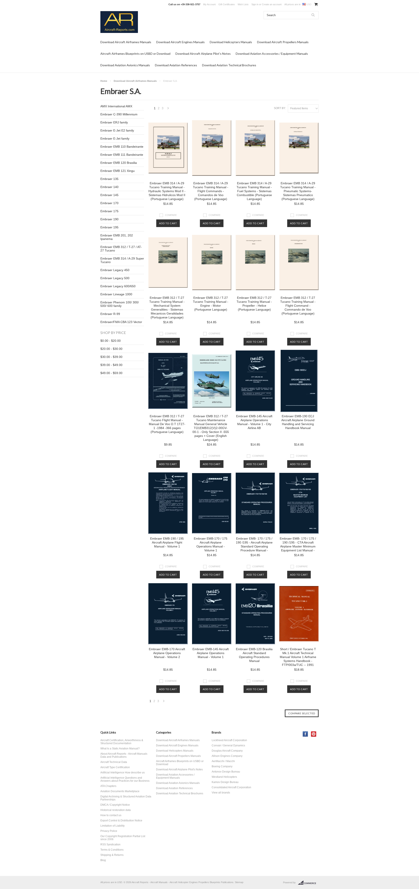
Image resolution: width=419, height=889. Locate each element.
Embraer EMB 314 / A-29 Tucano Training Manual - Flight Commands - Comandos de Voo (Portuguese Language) (210, 191)
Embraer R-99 (110, 314)
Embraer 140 (109, 187)
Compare (171, 215)
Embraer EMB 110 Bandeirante (121, 146)
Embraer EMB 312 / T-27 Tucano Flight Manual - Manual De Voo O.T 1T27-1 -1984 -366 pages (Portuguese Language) (167, 424)
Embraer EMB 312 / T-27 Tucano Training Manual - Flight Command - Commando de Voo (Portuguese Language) (298, 305)
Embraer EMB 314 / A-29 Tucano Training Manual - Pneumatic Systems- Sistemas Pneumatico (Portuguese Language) (298, 191)
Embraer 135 (109, 179)
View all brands (221, 792)
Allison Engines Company (227, 755)
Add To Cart (168, 223)
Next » (168, 109)
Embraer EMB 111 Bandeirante (121, 154)
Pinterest (313, 734)
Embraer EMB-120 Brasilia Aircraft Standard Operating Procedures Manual (254, 655)
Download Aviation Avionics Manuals (125, 65)
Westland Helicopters (224, 776)
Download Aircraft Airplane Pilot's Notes (203, 53)
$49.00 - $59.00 (111, 373)
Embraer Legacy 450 (114, 270)
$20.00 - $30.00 (111, 348)
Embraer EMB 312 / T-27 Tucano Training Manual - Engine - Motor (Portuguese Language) (210, 303)
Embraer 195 (109, 227)
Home (103, 81)
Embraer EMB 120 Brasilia (118, 162)
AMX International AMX (116, 106)
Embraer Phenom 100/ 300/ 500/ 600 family (119, 304)
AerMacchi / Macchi (223, 761)
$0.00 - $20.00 (110, 340)
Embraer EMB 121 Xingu (117, 171)
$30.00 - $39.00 (111, 357)
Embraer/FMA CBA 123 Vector (121, 322)
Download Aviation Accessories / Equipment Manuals (272, 53)
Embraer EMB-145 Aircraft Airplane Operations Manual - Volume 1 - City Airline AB (254, 422)
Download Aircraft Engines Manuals (180, 42)
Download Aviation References (176, 65)
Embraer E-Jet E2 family (117, 130)
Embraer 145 (109, 195)
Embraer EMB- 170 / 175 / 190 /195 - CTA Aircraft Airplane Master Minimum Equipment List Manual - (298, 544)
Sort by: (280, 108)
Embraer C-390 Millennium (118, 114)
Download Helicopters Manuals (231, 42)
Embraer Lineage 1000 (116, 294)
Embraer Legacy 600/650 (118, 286)
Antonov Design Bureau (226, 771)
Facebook (305, 734)
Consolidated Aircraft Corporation (231, 787)
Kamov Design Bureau (225, 782)
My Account (209, 4)
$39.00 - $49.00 (111, 365)
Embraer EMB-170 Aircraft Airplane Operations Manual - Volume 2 (167, 653)
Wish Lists (243, 4)
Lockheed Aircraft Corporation (229, 740)
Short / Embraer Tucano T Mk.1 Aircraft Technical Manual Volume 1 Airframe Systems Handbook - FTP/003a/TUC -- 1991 (298, 657)
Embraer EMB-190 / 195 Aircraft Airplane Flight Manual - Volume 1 (167, 542)
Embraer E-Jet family (114, 138)
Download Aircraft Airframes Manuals (125, 42)
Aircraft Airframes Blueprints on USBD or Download (135, 53)
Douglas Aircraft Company (227, 750)
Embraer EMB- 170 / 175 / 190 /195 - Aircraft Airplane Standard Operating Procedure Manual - (254, 544)
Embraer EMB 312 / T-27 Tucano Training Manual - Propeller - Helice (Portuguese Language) (254, 303)
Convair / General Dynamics (228, 745)
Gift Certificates (226, 4)
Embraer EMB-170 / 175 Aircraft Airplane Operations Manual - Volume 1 (210, 544)
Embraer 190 (109, 219)
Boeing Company (222, 766)
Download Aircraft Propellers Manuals (283, 42)
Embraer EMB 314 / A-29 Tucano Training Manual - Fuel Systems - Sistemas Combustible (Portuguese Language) (254, 191)
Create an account (272, 4)
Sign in (254, 4)
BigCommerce (308, 882)
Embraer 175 (109, 211)
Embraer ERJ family (114, 122)
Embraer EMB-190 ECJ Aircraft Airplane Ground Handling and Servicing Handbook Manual (297, 422)
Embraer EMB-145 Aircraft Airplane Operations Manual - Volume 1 (210, 653)
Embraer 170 (109, 203)
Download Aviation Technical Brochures (229, 65)
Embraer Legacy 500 (114, 278)
